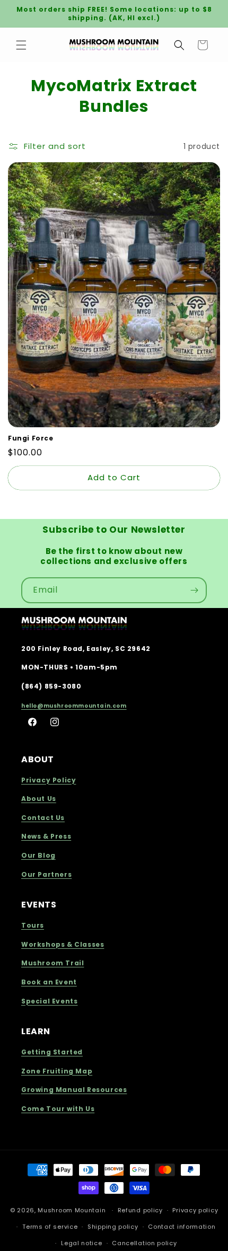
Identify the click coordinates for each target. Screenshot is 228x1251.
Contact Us (43, 817)
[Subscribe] (194, 590)
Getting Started (52, 1051)
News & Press (46, 836)
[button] (21, 45)
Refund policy (140, 1210)
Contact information (181, 1226)
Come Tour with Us (57, 1108)
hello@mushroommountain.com (74, 706)
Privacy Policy (48, 780)
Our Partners (46, 874)
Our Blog (38, 855)
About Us (38, 798)
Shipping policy (112, 1226)
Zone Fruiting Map (56, 1071)
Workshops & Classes (62, 944)
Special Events (49, 1001)
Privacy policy (195, 1210)
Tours (32, 925)
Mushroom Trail (52, 962)
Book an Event (49, 981)
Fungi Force (31, 438)
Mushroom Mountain (72, 1210)
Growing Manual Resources (74, 1089)
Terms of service (49, 1226)
